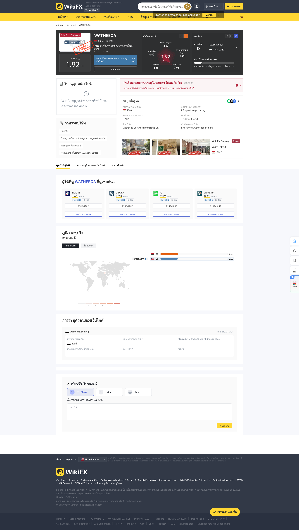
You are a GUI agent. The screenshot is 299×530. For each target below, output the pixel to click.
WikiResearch (65, 483)
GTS (142, 523)
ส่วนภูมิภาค (116, 483)
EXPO (240, 480)
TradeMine (158, 518)
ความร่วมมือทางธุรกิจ (98, 483)
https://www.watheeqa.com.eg (197, 127)
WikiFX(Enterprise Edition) (193, 480)
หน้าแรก (60, 25)
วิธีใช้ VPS (80, 483)
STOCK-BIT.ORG (216, 518)
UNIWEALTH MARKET (119, 518)
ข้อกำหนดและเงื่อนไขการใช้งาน (116, 480)
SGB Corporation (102, 523)
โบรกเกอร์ (71, 25)
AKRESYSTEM (63, 523)
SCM (173, 523)
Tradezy (162, 523)
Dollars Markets (77, 518)
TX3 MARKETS (96, 518)
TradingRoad (197, 518)
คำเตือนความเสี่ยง (89, 480)
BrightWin (131, 523)
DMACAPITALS (141, 518)
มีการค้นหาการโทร (168, 480)
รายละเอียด (83, 206)
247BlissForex (186, 523)
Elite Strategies (82, 523)
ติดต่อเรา (73, 480)
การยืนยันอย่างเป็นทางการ (221, 480)
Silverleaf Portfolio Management (213, 523)
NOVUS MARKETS (177, 518)
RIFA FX (118, 523)
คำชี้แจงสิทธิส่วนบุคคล (146, 480)
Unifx (151, 523)
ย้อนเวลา (115, 69)
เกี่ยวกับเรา (61, 480)
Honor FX (60, 518)
